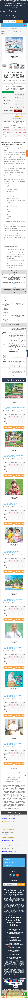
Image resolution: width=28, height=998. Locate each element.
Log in (21, 5)
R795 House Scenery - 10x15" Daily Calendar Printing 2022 (13, 455)
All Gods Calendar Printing (8, 821)
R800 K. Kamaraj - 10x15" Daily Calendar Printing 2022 (12, 695)
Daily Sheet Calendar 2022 (12, 781)
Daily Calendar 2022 (13, 777)
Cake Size (5, 103)
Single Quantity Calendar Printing (9, 851)
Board (4, 97)
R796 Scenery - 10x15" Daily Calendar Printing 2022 (14, 407)
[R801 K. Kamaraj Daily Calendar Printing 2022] (14, 730)
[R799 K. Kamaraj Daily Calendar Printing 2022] (14, 634)
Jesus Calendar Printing (7, 845)
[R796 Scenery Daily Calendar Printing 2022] (14, 394)
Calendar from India (12, 772)
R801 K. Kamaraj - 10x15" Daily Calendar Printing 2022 (12, 743)
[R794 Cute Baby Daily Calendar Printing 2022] (14, 490)
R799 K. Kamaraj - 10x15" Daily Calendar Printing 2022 (12, 647)
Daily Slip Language (8, 107)
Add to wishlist (8, 89)
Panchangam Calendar (12, 779)
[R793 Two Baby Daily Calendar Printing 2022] (14, 538)
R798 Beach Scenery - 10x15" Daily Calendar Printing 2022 (13, 599)
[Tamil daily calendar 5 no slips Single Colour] (16, 66)
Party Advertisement (8, 110)
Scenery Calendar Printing (8, 848)
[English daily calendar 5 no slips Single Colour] (22, 66)
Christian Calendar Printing (8, 843)
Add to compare (15, 88)
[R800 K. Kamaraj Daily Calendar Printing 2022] (14, 682)
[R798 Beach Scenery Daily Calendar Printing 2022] (14, 586)
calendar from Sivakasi (18, 775)
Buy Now (14, 287)
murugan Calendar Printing (8, 837)
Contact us (27, 153)
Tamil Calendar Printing (7, 815)
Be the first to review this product (14, 86)
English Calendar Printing (20, 815)
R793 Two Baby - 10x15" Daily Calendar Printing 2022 (11, 551)
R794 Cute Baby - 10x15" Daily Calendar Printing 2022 (12, 503)
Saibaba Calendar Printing (8, 840)
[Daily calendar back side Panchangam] (10, 66)
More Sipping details (14, 375)
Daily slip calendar (6, 775)
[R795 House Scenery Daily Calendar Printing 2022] (14, 442)
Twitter (14, 875)
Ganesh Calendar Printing (8, 829)
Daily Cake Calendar (13, 783)
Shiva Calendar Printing (7, 824)
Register (16, 5)
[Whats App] (25, 994)
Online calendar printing (12, 774)
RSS (17, 875)
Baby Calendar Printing (19, 845)
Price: (17, 116)
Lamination (6, 100)
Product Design (7, 94)
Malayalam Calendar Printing (8, 818)
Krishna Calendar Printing (8, 826)
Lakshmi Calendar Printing (8, 834)
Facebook (10, 875)
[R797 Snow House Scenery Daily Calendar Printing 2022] (4, 66)
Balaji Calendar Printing (7, 832)
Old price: (17, 114)
